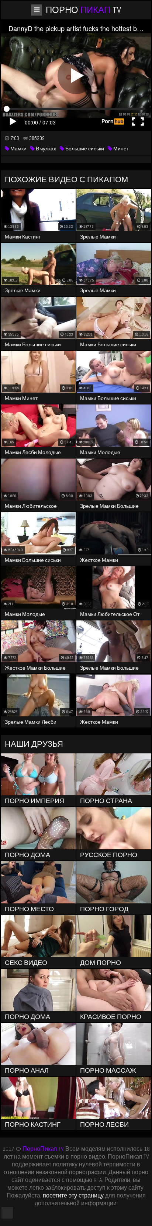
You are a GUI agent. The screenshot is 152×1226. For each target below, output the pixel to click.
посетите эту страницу (73, 1195)
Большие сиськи (84, 148)
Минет (120, 148)
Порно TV (83, 10)
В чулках (45, 148)
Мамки (18, 148)
